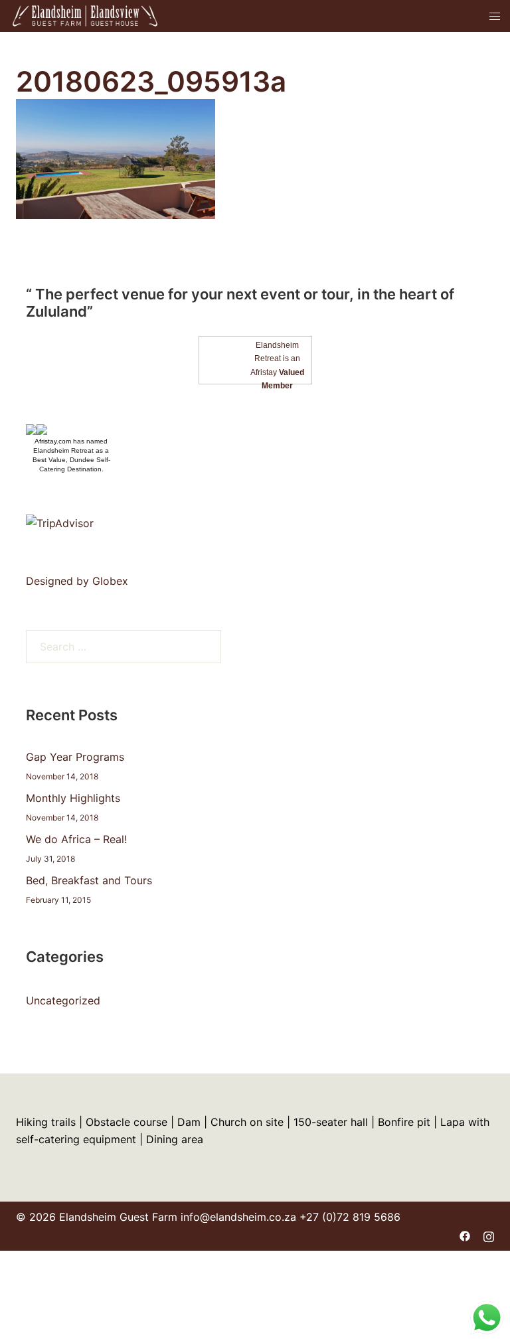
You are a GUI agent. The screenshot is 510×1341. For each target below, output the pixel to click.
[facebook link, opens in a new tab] (465, 1234)
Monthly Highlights (73, 798)
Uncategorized (63, 1000)
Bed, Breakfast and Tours (89, 880)
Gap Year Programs (75, 756)
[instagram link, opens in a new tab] (488, 1234)
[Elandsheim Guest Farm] (85, 14)
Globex (110, 581)
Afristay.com (53, 441)
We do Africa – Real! (76, 839)
